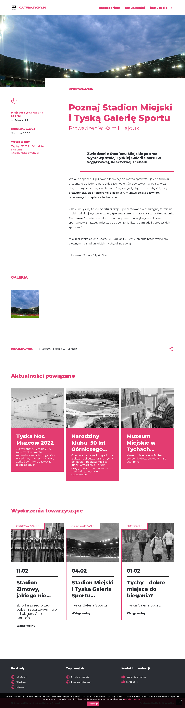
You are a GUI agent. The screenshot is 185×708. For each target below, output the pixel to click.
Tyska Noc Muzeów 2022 (35, 439)
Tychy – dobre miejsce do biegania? (91, 589)
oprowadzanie (27, 526)
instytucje (159, 8)
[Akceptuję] (181, 700)
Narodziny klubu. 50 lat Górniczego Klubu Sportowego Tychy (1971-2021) (88, 443)
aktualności (135, 8)
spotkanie (79, 526)
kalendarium (109, 8)
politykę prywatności (133, 699)
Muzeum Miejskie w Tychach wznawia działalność (142, 443)
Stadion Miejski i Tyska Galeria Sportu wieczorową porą (37, 589)
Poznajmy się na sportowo (145, 593)
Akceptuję (93, 704)
